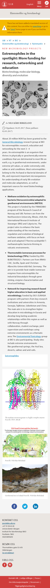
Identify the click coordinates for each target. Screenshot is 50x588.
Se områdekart (8, 553)
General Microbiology (12, 141)
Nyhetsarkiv (37, 43)
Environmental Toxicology (29, 336)
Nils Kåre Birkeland (20, 123)
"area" (12, 29)
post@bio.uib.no (8, 523)
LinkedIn (35, 506)
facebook (5, 565)
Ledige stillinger (26, 578)
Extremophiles (12, 355)
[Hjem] (4, 4)
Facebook (14, 506)
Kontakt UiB (13, 578)
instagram (10, 565)
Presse (37, 578)
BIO (16, 40)
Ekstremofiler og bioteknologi (25, 13)
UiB (3, 40)
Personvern (34, 582)
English (30, 4)
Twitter (25, 506)
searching (37, 26)
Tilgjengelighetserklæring (25, 586)
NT (10, 40)
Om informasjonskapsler (18, 582)
